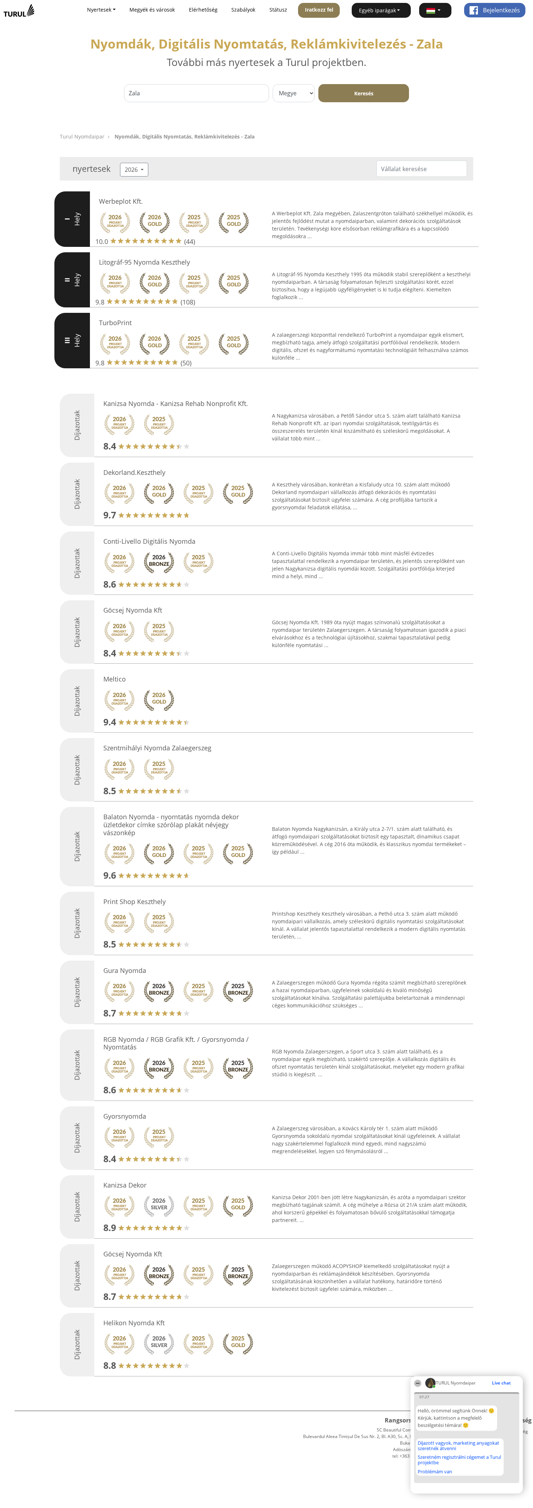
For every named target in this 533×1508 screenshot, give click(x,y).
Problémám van (435, 1471)
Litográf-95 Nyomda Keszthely (144, 262)
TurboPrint (115, 322)
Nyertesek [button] (99, 9)
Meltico (114, 679)
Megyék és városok (152, 9)
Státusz (278, 9)
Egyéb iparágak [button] (377, 10)
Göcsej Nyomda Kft (132, 610)
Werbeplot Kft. (121, 201)
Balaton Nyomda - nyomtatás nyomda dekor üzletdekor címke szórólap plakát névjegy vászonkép (171, 824)
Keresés (363, 93)
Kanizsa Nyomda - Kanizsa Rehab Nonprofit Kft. (175, 403)
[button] (435, 10)
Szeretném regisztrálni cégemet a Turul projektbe (459, 1460)
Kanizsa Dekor (124, 1185)
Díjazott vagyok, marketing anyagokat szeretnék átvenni (458, 1445)
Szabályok (243, 9)
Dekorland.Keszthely (134, 472)
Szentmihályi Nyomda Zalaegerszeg (157, 747)
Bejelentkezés (501, 10)
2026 (132, 170)
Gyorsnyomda (124, 1116)
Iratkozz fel (319, 9)
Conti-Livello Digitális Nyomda (149, 541)
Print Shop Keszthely (134, 901)
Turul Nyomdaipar (82, 136)
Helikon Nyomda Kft (134, 1322)
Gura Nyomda (124, 970)
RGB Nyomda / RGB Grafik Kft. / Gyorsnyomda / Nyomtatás (176, 1043)
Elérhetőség (203, 9)
